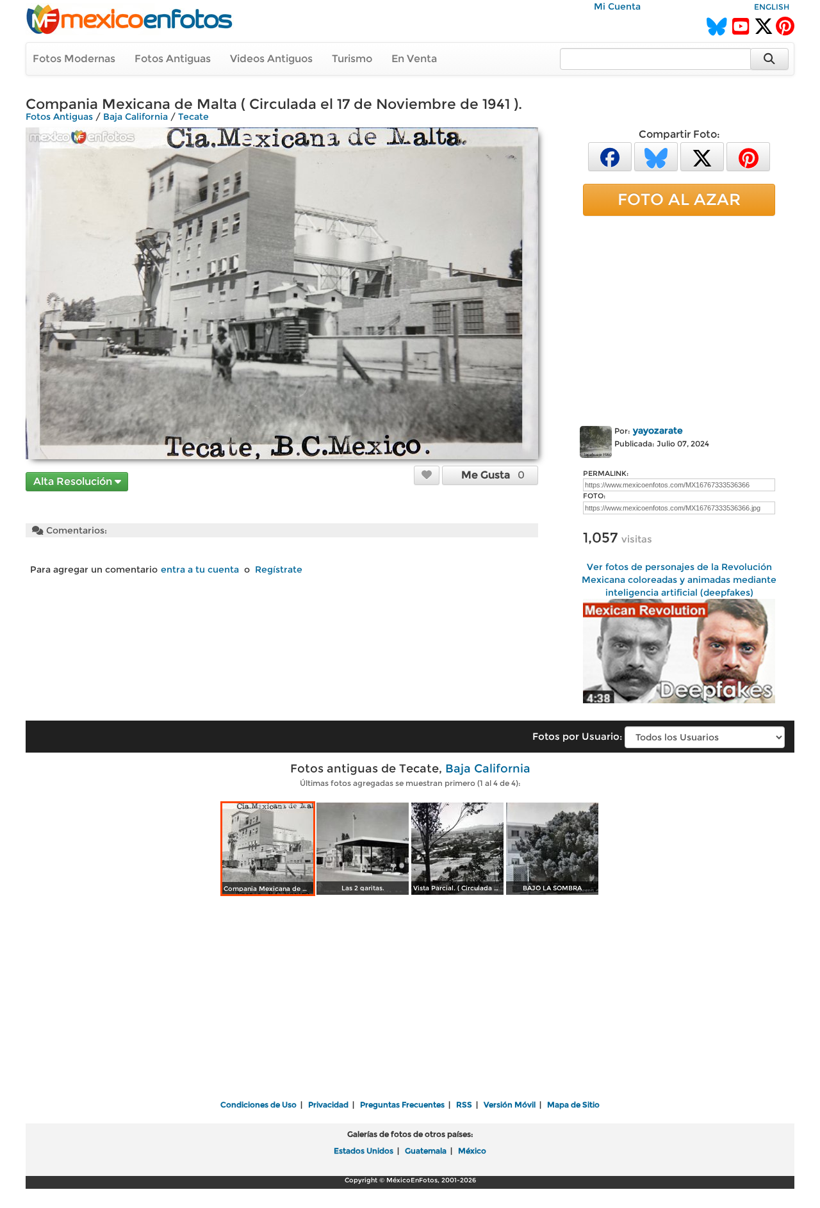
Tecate (193, 116)
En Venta (414, 59)
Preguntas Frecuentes (402, 1104)
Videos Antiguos (271, 59)
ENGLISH (771, 7)
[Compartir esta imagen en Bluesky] (656, 156)
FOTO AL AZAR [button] (679, 199)
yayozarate (658, 430)
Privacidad (328, 1104)
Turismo (352, 59)
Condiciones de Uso (258, 1104)
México (472, 1150)
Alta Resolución (74, 481)
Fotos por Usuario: (577, 736)
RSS (464, 1104)
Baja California (135, 116)
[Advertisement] (679, 318)
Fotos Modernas (74, 59)
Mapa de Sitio (573, 1104)
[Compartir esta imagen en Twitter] (702, 156)
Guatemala (426, 1150)
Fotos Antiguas (173, 59)
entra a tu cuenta (200, 569)
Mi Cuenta (617, 6)
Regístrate (278, 569)
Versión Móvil (510, 1104)
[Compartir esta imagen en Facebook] (610, 156)
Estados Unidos (363, 1150)
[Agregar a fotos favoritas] (426, 474)
